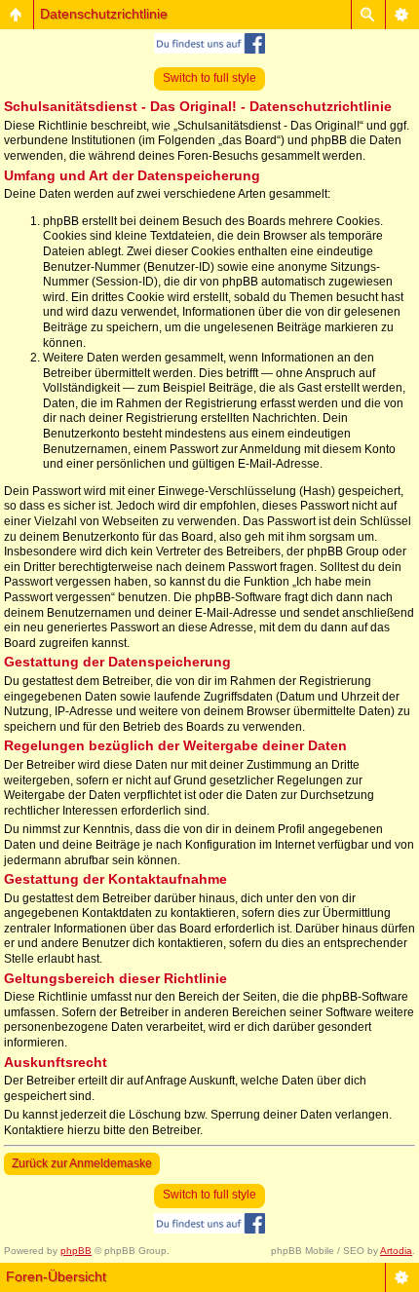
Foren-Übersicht (56, 1276)
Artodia (396, 1250)
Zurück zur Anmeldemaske (82, 1163)
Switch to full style (209, 78)
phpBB (76, 1250)
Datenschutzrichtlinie (104, 13)
